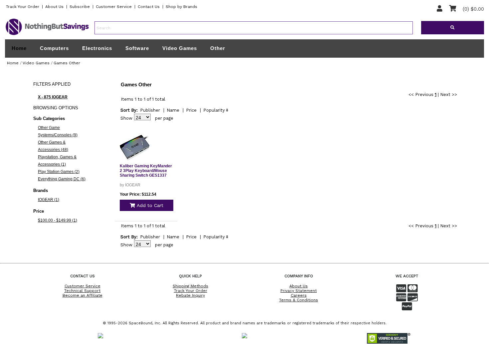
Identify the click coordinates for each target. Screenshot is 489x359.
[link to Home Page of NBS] (47, 34)
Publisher (150, 110)
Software (137, 48)
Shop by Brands (181, 6)
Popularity (214, 110)
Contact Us (149, 6)
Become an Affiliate (82, 295)
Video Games (179, 48)
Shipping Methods (190, 286)
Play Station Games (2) (59, 171)
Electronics (97, 48)
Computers (54, 48)
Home (19, 48)
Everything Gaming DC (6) (61, 179)
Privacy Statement (298, 290)
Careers (299, 295)
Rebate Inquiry (190, 295)
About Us (54, 6)
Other (217, 48)
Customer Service (114, 6)
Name (173, 110)
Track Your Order (22, 6)
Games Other (67, 63)
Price (191, 110)
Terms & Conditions (298, 300)
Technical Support (82, 290)
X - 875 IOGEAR (53, 97)
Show (126, 118)
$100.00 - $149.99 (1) (57, 220)
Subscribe (80, 6)
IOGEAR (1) (48, 199)
